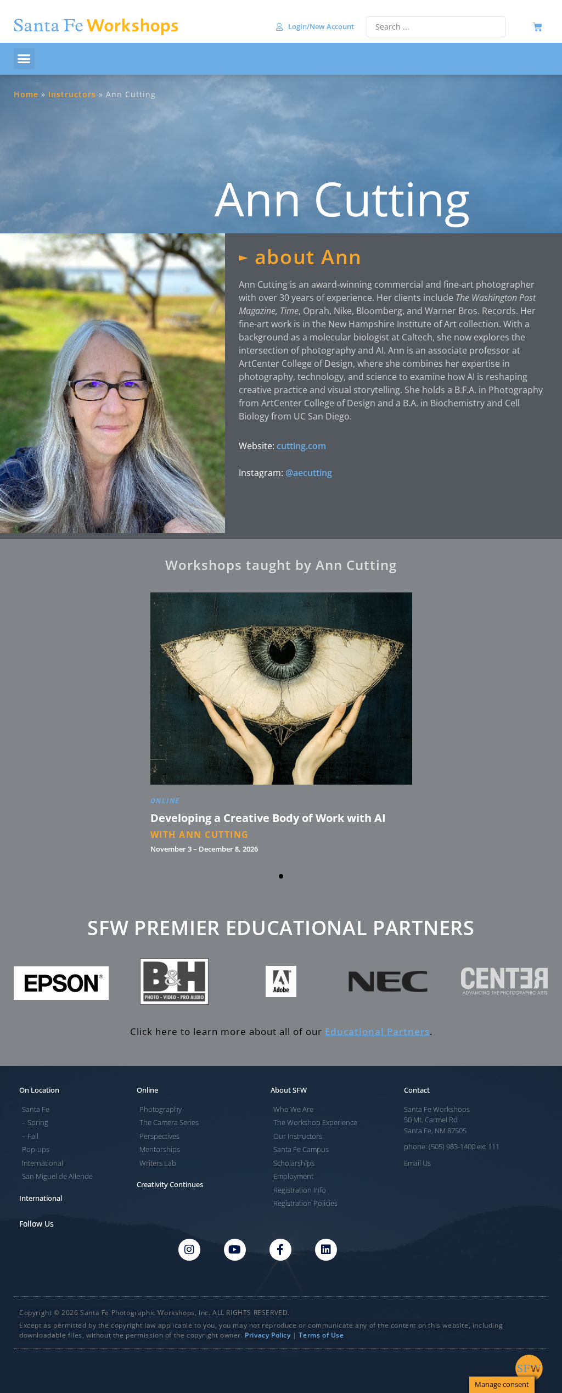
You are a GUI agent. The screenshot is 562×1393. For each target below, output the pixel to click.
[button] (24, 58)
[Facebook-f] (280, 1250)
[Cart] (537, 27)
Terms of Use (321, 1335)
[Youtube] (235, 1250)
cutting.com (301, 446)
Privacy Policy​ (267, 1335)
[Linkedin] (326, 1250)
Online (165, 803)
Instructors (72, 94)
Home (26, 94)
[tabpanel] (281, 727)
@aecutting (308, 473)
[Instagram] (189, 1250)
